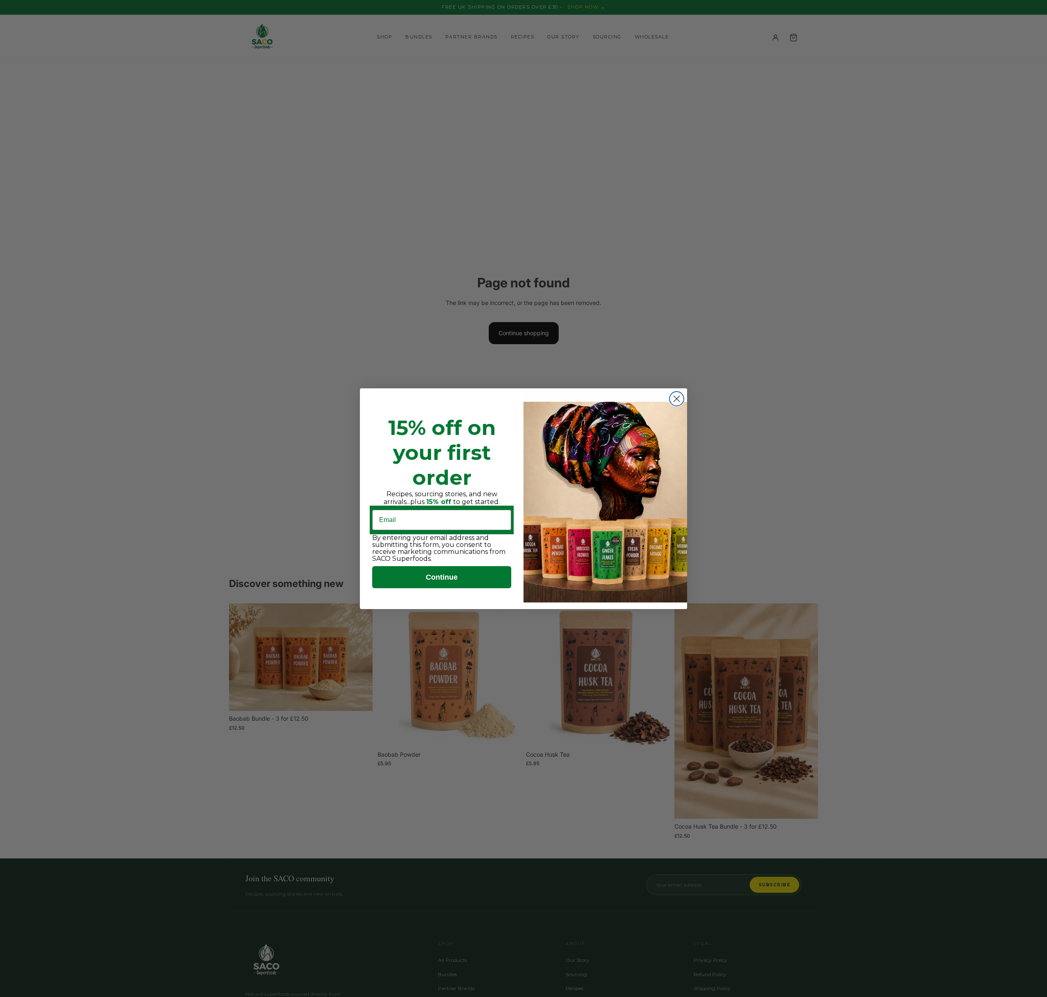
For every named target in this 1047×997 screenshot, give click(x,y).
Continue (442, 577)
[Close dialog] (677, 399)
